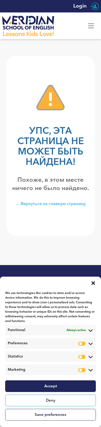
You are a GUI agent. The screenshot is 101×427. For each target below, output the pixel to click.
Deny (50, 400)
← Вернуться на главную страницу (51, 203)
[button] (93, 283)
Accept (50, 386)
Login (80, 6)
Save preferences (50, 414)
